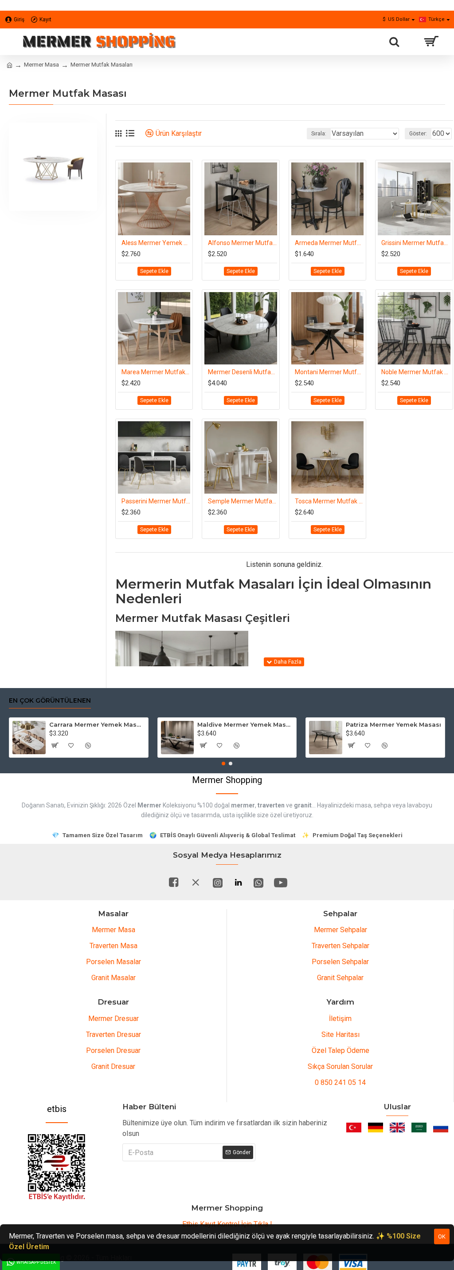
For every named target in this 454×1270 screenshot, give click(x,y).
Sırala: (318, 134)
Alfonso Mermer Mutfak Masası (242, 242)
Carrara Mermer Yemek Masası (97, 724)
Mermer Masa (41, 64)
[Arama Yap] (394, 41)
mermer (243, 805)
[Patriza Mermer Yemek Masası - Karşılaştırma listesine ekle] (384, 745)
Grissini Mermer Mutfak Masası (415, 242)
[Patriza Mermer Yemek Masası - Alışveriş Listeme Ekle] (368, 745)
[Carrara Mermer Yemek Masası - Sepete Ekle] (54, 745)
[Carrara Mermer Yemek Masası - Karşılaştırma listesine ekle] (88, 745)
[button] (223, 763)
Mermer (149, 805)
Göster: (418, 134)
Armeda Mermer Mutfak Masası (329, 242)
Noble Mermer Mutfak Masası (415, 372)
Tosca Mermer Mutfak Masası (329, 501)
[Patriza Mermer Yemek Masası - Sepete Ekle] (351, 745)
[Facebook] (173, 882)
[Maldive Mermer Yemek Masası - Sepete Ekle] (202, 745)
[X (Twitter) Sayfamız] (195, 882)
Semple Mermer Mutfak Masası (242, 501)
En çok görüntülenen (50, 700)
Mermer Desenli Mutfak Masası (242, 372)
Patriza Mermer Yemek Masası (393, 724)
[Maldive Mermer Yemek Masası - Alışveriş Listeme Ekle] (219, 745)
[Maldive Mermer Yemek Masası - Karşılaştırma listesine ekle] (236, 745)
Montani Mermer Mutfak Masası (329, 372)
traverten (271, 805)
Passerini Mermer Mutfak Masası (155, 501)
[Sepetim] (430, 41)
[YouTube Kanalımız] (281, 882)
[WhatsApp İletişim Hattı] (258, 882)
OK (442, 1236)
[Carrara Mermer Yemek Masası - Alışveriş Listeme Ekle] (71, 745)
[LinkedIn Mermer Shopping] (238, 882)
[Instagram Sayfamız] (218, 882)
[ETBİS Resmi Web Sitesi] (57, 1167)
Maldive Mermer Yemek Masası (245, 724)
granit (303, 805)
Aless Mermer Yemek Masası (155, 242)
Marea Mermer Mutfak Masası (155, 372)
